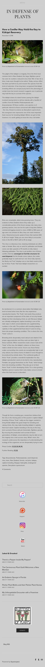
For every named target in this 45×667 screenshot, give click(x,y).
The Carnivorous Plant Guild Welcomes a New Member (20, 568)
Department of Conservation (16, 66)
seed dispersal (32, 458)
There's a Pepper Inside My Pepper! (16, 559)
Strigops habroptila (20, 463)
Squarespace (15, 662)
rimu (3, 460)
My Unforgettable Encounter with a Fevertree (20, 592)
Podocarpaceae (21, 458)
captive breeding (8, 463)
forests (22, 460)
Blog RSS (6, 644)
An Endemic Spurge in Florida (14, 577)
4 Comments (6, 469)
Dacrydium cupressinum (16, 465)
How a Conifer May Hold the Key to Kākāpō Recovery (21, 31)
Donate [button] (22, 630)
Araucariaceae (10, 458)
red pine (28, 460)
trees (7, 460)
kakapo (34, 460)
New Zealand (14, 460)
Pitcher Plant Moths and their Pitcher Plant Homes (22, 585)
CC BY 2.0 (37, 66)
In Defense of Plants (23, 13)
